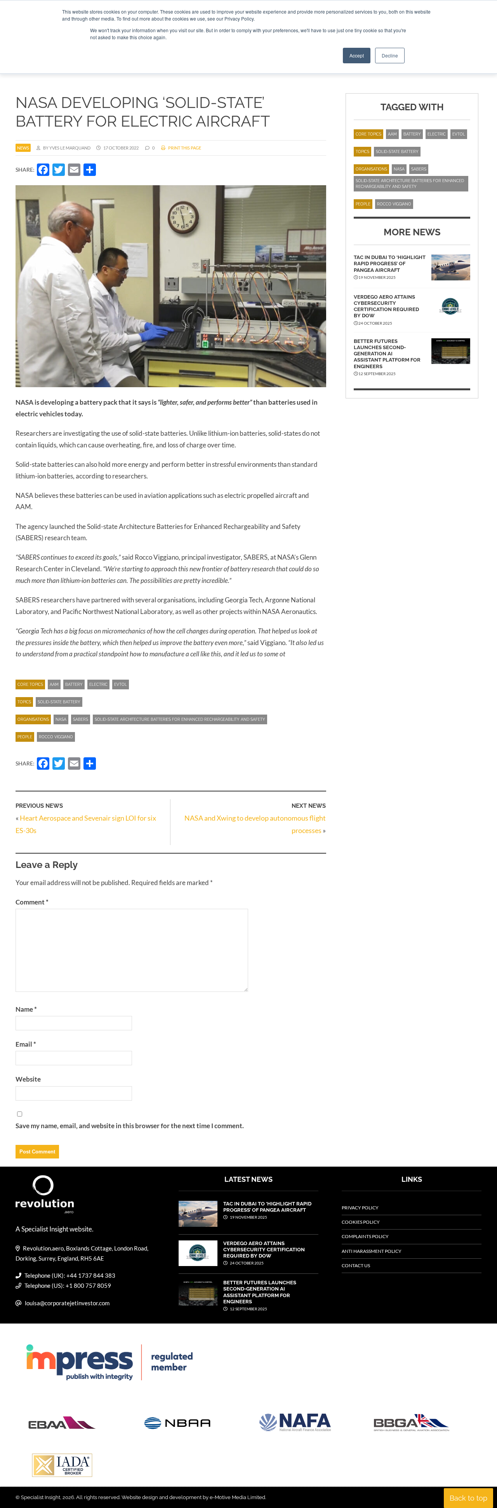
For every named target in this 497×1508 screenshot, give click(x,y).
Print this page (184, 147)
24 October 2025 (246, 1263)
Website (28, 1079)
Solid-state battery (59, 702)
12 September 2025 (248, 1308)
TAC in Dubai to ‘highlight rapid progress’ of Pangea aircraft (390, 263)
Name (26, 1009)
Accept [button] (356, 55)
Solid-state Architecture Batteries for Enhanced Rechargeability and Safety (180, 719)
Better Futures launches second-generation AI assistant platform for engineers (387, 353)
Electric (98, 684)
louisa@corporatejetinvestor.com (67, 1302)
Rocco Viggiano (56, 737)
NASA (61, 719)
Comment (32, 902)
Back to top (468, 1498)
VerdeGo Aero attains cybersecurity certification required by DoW (386, 306)
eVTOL (120, 684)
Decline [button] (390, 55)
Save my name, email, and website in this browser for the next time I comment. (130, 1126)
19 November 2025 (248, 1217)
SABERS (80, 719)
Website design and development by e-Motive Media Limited (193, 1497)
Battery (74, 684)
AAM (54, 684)
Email (26, 1044)
